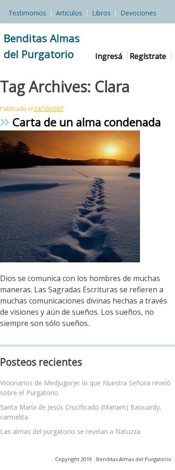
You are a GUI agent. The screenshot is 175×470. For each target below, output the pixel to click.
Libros (101, 13)
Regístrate (148, 56)
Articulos (69, 13)
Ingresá (108, 56)
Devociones (138, 13)
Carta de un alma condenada (85, 122)
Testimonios (27, 13)
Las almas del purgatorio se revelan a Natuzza (70, 431)
